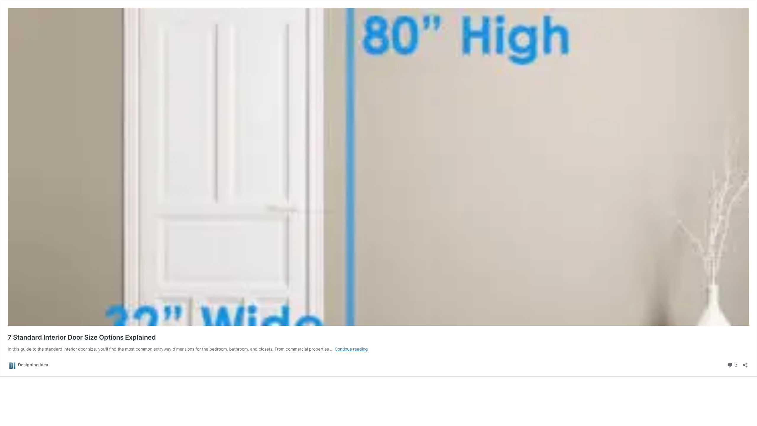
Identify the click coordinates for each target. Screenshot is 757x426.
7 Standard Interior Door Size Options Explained (82, 337)
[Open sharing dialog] (745, 363)
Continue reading (351, 348)
